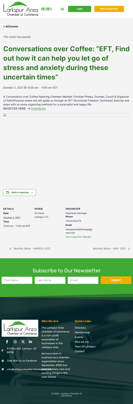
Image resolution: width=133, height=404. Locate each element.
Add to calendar (20, 192)
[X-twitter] (51, 9)
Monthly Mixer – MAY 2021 (110, 248)
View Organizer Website (78, 236)
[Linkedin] (48, 9)
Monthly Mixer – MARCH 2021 (31, 248)
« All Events (10, 26)
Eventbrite (38, 108)
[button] (62, 9)
